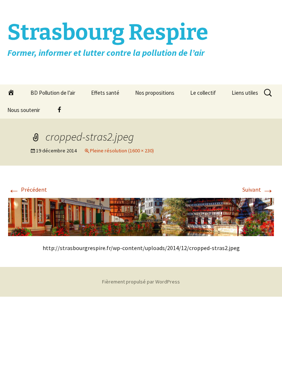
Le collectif (203, 92)
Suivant (258, 189)
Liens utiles (245, 92)
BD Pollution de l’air (52, 92)
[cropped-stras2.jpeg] (141, 216)
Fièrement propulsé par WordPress (141, 281)
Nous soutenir (23, 109)
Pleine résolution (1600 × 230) (122, 150)
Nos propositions (154, 92)
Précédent (27, 189)
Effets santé (105, 92)
